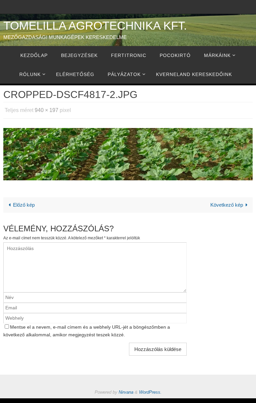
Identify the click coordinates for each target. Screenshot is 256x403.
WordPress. (150, 390)
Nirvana (126, 390)
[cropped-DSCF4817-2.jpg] (128, 152)
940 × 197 (46, 109)
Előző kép (24, 203)
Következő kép (226, 203)
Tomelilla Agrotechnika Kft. (95, 25)
